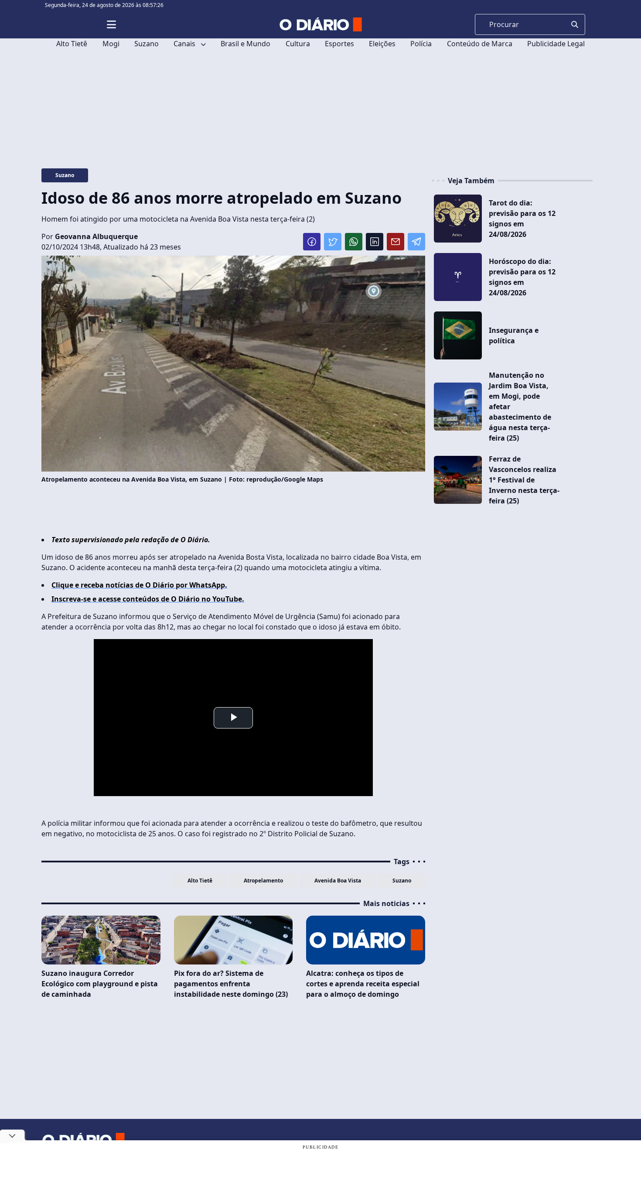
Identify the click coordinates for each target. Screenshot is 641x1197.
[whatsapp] (353, 241)
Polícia (421, 43)
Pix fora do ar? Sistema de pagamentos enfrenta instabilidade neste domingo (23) (231, 983)
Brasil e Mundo (245, 43)
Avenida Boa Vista (337, 880)
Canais (185, 43)
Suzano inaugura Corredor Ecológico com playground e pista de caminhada (99, 983)
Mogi (110, 43)
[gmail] (395, 241)
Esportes (339, 43)
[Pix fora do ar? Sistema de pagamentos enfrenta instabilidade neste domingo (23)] (233, 940)
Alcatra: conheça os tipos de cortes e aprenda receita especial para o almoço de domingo (362, 983)
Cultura (298, 43)
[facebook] (311, 241)
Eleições (382, 43)
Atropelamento (263, 880)
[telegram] (416, 241)
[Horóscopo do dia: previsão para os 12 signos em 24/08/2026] (458, 277)
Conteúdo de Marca (479, 43)
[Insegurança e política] (458, 335)
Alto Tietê (71, 43)
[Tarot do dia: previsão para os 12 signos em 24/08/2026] (458, 219)
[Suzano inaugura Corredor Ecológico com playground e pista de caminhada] (100, 940)
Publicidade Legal (556, 43)
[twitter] (332, 241)
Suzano (146, 43)
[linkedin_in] (374, 241)
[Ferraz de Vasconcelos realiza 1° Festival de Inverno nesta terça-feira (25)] (458, 480)
